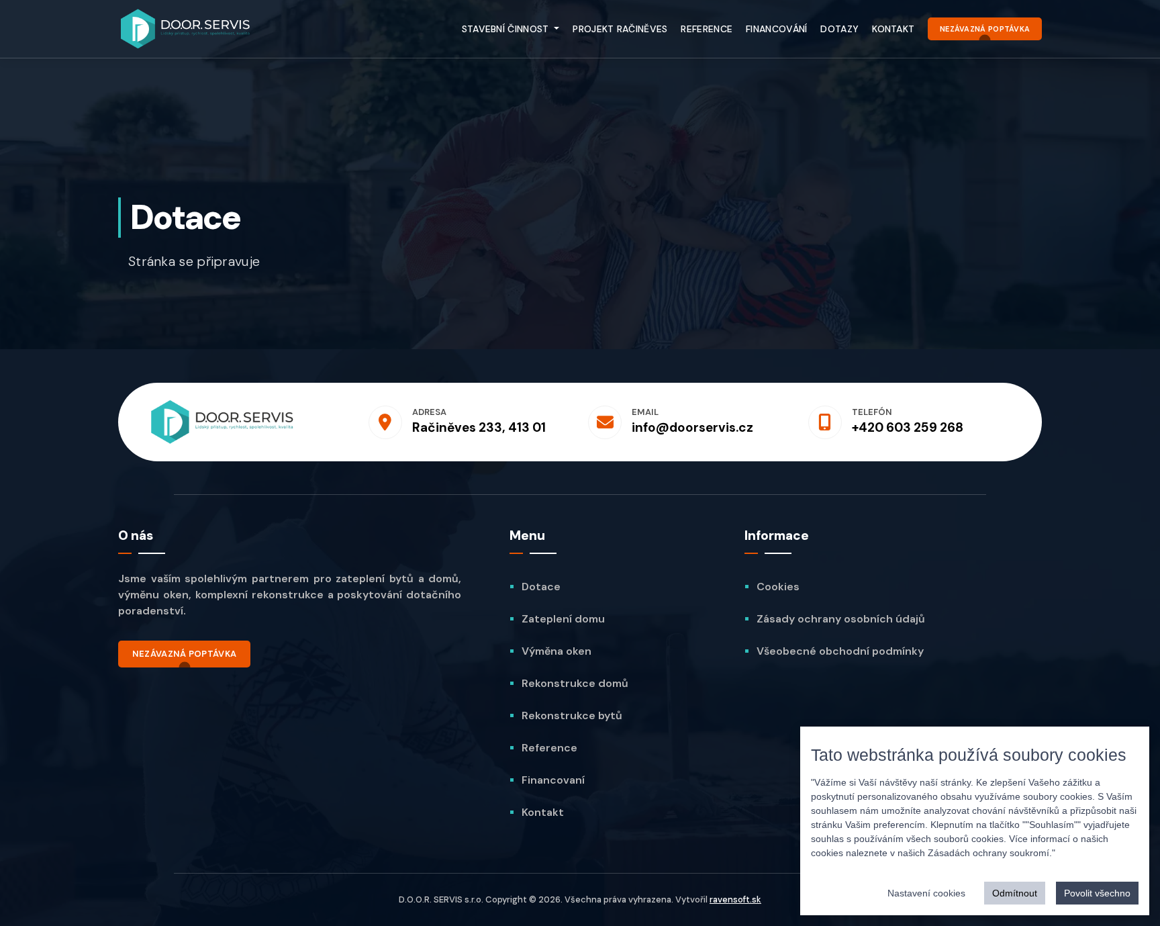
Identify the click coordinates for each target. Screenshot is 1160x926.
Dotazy (839, 29)
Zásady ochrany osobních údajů (841, 619)
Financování (776, 29)
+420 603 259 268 (907, 427)
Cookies (778, 587)
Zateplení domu (563, 619)
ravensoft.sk (735, 899)
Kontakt (893, 29)
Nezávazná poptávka (985, 29)
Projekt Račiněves (620, 29)
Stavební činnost (507, 29)
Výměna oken (556, 651)
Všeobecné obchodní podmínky (840, 651)
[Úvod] (185, 28)
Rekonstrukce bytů (572, 715)
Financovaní (553, 780)
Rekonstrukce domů (575, 683)
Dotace (541, 587)
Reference (706, 29)
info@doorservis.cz (692, 427)
